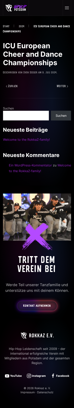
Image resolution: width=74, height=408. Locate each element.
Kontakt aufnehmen (37, 306)
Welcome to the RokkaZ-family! (26, 139)
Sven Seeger (30, 72)
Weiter (61, 86)
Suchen (8, 108)
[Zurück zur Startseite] (16, 8)
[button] (67, 8)
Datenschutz (45, 392)
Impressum (28, 392)
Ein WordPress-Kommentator (30, 165)
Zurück (13, 86)
